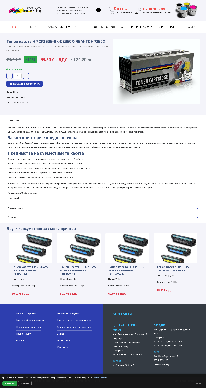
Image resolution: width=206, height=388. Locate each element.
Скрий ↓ (199, 383)
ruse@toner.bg (161, 364)
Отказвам (25, 383)
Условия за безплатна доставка (74, 327)
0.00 (123, 10)
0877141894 (175, 345)
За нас (60, 333)
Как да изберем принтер (66, 26)
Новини (35, 26)
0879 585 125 (161, 360)
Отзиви (12, 217)
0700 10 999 (157, 10)
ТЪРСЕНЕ (16, 26)
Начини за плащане (68, 313)
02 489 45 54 (120, 354)
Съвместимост (16, 208)
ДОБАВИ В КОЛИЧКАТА (26, 84)
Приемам (9, 383)
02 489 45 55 (135, 354)
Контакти (188, 26)
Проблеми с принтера (106, 26)
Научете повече (100, 378)
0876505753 (175, 341)
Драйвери (166, 26)
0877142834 (160, 345)
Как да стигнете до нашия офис (74, 320)
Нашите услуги (141, 26)
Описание (13, 120)
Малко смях (63, 340)
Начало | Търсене (26, 313)
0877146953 (160, 341)
